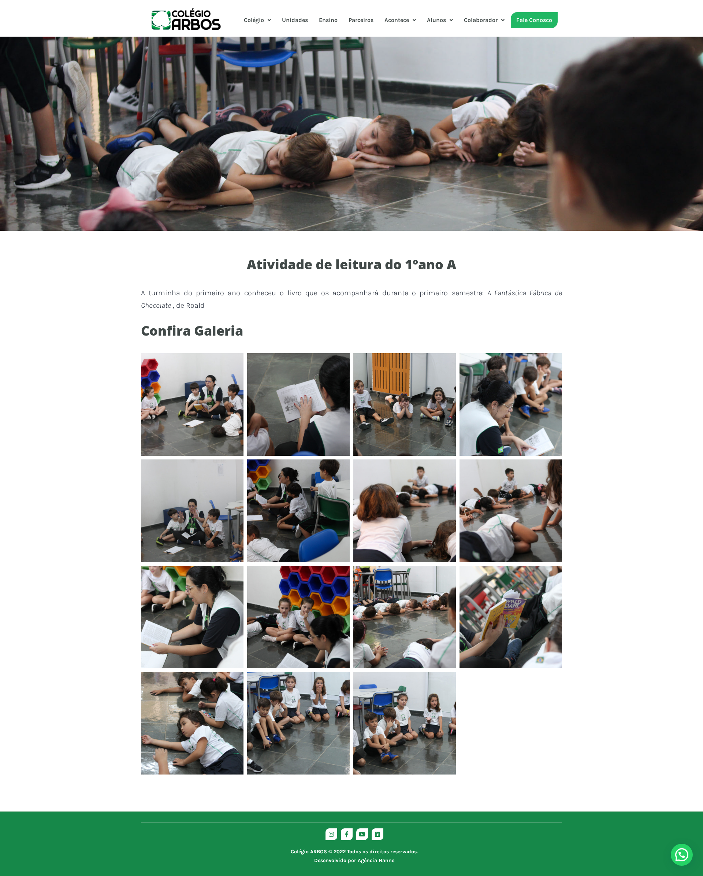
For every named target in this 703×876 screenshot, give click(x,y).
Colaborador (481, 19)
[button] (257, 20)
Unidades (295, 19)
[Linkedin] (377, 834)
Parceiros (361, 19)
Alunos (436, 19)
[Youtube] (362, 834)
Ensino (328, 19)
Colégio (254, 19)
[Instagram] (331, 834)
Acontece (396, 19)
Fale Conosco (534, 19)
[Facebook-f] (347, 834)
